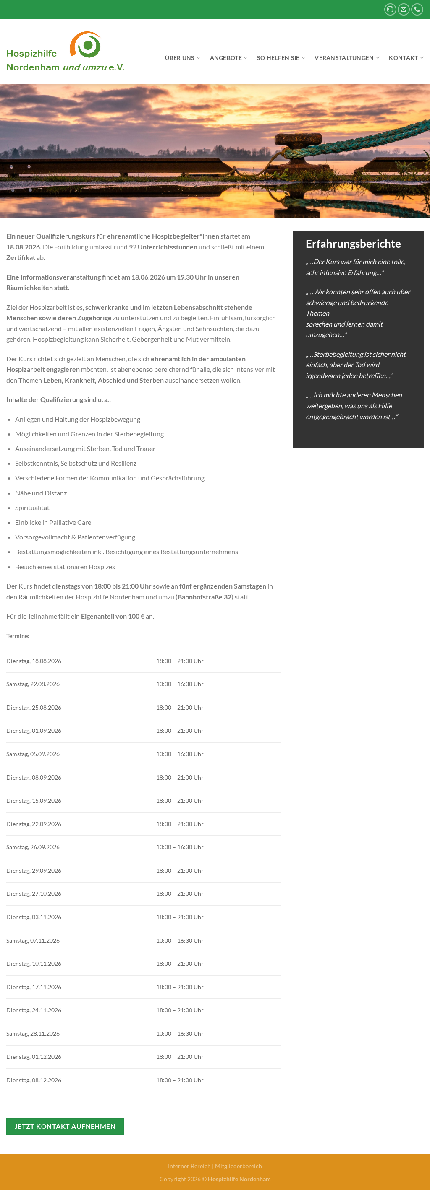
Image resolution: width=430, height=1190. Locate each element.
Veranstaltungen (344, 57)
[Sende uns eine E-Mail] (404, 9)
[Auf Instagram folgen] (390, 9)
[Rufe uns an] (417, 9)
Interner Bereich (189, 1165)
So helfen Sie (278, 57)
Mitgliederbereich (238, 1165)
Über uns (179, 57)
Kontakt (403, 57)
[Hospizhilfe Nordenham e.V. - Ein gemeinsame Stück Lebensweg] (69, 51)
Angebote (226, 57)
